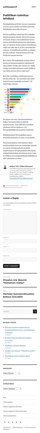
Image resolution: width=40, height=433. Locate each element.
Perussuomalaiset (16, 187)
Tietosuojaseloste (9, 416)
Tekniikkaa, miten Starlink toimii (17, 356)
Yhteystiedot (8, 402)
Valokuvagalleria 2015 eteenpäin (15, 411)
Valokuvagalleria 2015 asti (12, 407)
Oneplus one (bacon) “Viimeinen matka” (20, 351)
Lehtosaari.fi (10, 7)
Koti (4, 397)
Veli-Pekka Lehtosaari (12, 185)
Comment (7, 209)
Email (6, 247)
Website (6, 256)
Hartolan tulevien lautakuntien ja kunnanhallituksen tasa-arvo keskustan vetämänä (20, 330)
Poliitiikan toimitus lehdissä (15, 346)
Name (5, 237)
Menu (34, 7)
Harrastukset (7, 187)
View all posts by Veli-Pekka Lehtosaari (21, 178)
